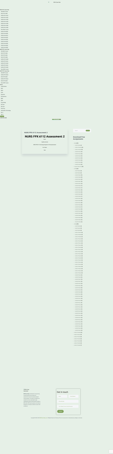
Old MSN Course (4, 51)
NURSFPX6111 (78, 302)
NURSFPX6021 (78, 285)
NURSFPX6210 (78, 304)
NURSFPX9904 (78, 219)
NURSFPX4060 (78, 162)
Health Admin (4, 86)
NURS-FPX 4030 (4, 19)
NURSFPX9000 (78, 200)
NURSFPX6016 (78, 283)
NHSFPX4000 (77, 145)
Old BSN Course (4, 11)
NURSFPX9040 (78, 209)
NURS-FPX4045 (4, 41)
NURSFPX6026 (78, 289)
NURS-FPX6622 (78, 268)
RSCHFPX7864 (78, 221)
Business (3, 94)
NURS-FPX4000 (4, 31)
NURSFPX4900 (78, 164)
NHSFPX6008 (77, 230)
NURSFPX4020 (78, 153)
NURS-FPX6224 (78, 253)
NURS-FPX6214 (78, 249)
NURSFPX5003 (78, 275)
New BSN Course (4, 29)
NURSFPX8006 (78, 177)
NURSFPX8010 (78, 179)
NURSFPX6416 (78, 319)
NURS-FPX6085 (78, 236)
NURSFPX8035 (78, 194)
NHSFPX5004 (77, 226)
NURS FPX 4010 (4, 15)
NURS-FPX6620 (78, 266)
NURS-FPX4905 (4, 47)
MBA (2, 98)
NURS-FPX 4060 (4, 25)
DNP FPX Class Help (4, 71)
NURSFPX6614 (78, 326)
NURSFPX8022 (78, 187)
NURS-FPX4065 (4, 45)
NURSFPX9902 (78, 215)
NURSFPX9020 (78, 204)
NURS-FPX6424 (78, 262)
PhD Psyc (3, 108)
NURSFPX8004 (78, 175)
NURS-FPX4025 (4, 37)
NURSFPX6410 (78, 313)
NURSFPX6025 (78, 287)
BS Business (3, 96)
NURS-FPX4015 (4, 35)
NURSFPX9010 (78, 202)
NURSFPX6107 (78, 298)
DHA (2, 92)
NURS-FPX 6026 (4, 67)
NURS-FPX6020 (78, 232)
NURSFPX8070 (78, 198)
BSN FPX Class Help (4, 9)
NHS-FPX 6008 (4, 57)
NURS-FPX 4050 (4, 23)
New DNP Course (4, 82)
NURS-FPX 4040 (4, 21)
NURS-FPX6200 (78, 247)
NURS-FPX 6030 (4, 59)
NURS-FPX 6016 (4, 63)
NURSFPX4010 (78, 151)
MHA (2, 90)
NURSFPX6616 (78, 328)
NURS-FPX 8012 (4, 78)
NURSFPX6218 (78, 311)
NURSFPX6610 (78, 321)
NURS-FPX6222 (78, 251)
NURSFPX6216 (78, 309)
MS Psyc (3, 106)
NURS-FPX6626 (78, 272)
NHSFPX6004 (77, 228)
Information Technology (6, 110)
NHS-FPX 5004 (4, 53)
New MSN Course (5, 69)
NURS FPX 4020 (4, 17)
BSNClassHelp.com (43, 417)
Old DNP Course (4, 72)
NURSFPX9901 (78, 213)
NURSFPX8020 (78, 185)
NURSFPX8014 (78, 183)
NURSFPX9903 (78, 217)
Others (1, 84)
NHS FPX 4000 (4, 13)
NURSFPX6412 (78, 315)
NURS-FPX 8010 (4, 74)
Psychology (3, 102)
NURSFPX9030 (78, 206)
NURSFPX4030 (78, 155)
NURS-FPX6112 (78, 243)
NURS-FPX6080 (78, 234)
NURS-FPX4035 (4, 39)
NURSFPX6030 (78, 292)
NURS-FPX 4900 (4, 27)
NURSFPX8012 (78, 181)
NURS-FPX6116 (78, 245)
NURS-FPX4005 (4, 33)
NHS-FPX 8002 (4, 76)
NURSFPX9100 (78, 211)
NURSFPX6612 (78, 323)
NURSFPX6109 (78, 300)
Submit (5, 383)
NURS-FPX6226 (78, 255)
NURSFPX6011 (78, 281)
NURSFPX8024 (78, 189)
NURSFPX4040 (78, 158)
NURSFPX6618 (78, 330)
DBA (2, 100)
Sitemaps (57, 417)
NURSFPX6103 (78, 294)
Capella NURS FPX (77, 166)
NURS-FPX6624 (78, 270)
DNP (75, 168)
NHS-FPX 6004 (4, 55)
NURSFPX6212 (78, 306)
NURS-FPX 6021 (4, 65)
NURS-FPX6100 (78, 238)
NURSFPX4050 (78, 160)
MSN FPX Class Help (4, 49)
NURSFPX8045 (78, 196)
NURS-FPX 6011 (4, 61)
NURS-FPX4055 (4, 43)
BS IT (2, 112)
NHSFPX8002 (77, 170)
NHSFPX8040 (77, 172)
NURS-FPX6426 (78, 264)
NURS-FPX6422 (78, 260)
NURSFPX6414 (78, 317)
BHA (2, 88)
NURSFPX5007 (78, 279)
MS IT (2, 114)
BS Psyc (3, 104)
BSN (75, 143)
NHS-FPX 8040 (4, 80)
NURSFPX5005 (78, 277)
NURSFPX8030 (78, 192)
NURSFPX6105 (78, 296)
